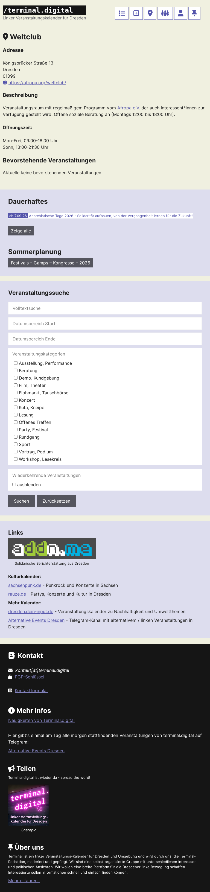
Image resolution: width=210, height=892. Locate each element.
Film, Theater (32, 385)
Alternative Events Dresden (36, 620)
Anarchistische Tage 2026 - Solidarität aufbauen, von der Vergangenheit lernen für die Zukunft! (111, 216)
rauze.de (17, 594)
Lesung (26, 415)
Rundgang (29, 437)
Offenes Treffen (34, 422)
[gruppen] (165, 13)
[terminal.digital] (122, 13)
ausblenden (28, 484)
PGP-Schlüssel (29, 677)
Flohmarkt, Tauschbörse (43, 392)
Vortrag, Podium (35, 451)
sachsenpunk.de (24, 585)
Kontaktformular (31, 690)
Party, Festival (33, 429)
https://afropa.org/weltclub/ (37, 82)
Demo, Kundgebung (38, 378)
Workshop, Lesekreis (40, 459)
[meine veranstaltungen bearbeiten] (180, 13)
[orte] (150, 13)
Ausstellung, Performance (45, 363)
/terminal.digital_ (40, 10)
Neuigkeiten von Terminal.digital (41, 720)
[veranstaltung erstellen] (136, 13)
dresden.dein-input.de (30, 611)
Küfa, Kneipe (31, 407)
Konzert (26, 400)
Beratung (27, 370)
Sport (24, 444)
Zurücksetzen (56, 501)
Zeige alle (21, 231)
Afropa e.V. (128, 107)
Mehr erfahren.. (24, 880)
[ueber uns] (194, 13)
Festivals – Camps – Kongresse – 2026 (50, 263)
